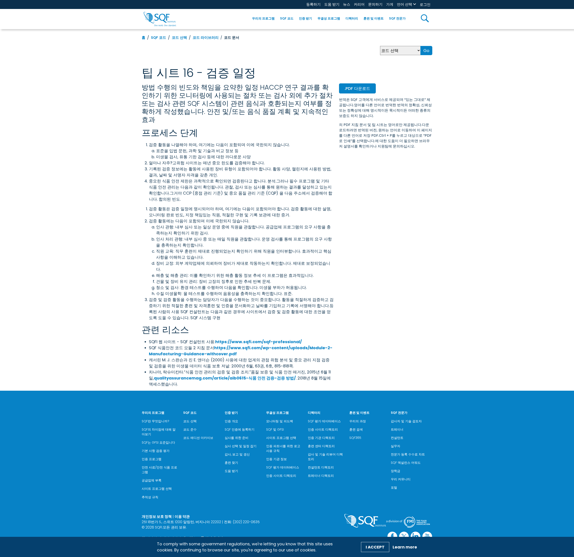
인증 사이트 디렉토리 (281, 475)
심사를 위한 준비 (236, 438)
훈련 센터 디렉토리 (321, 446)
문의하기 (375, 4)
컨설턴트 (397, 438)
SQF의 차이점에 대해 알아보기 (159, 431)
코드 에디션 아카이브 (198, 438)
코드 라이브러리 (206, 37)
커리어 (359, 4)
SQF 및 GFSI (275, 429)
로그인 (425, 4)
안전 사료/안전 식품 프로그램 (159, 469)
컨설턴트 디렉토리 (321, 467)
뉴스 (346, 4)
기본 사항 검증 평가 (156, 451)
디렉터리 (352, 18)
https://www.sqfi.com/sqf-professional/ (258, 342)
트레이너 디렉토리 (321, 475)
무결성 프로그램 (328, 18)
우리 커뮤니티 (401, 479)
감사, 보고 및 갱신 (237, 454)
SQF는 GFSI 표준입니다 (158, 442)
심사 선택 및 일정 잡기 (241, 446)
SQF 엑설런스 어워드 (406, 462)
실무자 (395, 446)
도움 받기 (331, 4)
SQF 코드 (287, 18)
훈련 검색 (356, 429)
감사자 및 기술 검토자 (406, 421)
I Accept (375, 547)
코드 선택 (179, 37)
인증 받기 (305, 18)
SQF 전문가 (397, 18)
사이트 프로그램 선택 (157, 488)
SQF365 (355, 438)
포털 (394, 487)
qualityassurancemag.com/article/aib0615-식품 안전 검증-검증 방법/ (225, 378)
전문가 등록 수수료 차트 (408, 454)
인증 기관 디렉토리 (321, 438)
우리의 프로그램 (263, 18)
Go (426, 50)
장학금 (395, 471)
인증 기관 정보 (276, 459)
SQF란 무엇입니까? (155, 421)
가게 (389, 4)
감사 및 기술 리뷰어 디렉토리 (325, 456)
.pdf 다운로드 (357, 88)
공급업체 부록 (151, 480)
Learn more (405, 547)
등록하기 (313, 4)
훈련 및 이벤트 (373, 18)
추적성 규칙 (150, 497)
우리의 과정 (357, 421)
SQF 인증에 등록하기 (239, 429)
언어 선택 (404, 4)
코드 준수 (190, 429)
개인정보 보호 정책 (157, 516)
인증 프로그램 (151, 459)
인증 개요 (231, 421)
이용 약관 (182, 516)
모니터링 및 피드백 (279, 421)
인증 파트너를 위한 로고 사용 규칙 (283, 448)
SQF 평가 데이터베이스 (282, 467)
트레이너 (397, 429)
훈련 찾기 (231, 462)
